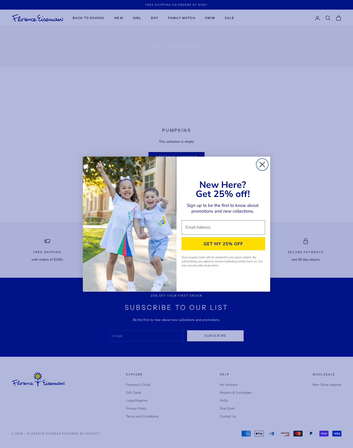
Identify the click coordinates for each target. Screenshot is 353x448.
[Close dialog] (262, 165)
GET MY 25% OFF (223, 244)
